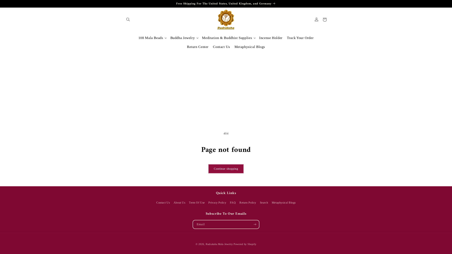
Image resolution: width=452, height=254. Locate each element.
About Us (179, 202)
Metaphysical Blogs (284, 202)
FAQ (233, 202)
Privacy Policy (217, 202)
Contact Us (163, 202)
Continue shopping (226, 168)
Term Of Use (197, 202)
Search (264, 202)
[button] (128, 20)
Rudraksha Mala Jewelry (219, 244)
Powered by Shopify (245, 244)
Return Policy (247, 202)
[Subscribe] (255, 224)
